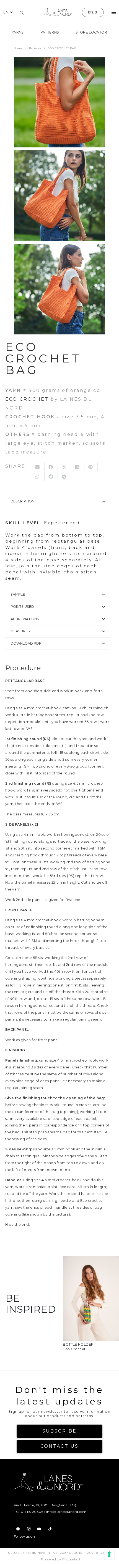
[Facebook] (18, 1529)
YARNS (18, 32)
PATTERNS (49, 32)
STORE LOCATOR (91, 32)
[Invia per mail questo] (38, 467)
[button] (8, 12)
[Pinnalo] (91, 467)
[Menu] (113, 12)
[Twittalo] (64, 467)
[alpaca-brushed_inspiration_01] (91, 1259)
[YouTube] (39, 1529)
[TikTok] (50, 1529)
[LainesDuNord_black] (57, 12)
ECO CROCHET (27, 399)
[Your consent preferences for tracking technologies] (109, 1554)
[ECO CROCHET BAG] (59, 102)
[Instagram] (28, 1529)
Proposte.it (71, 1559)
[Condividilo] (51, 467)
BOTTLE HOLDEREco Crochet (78, 1346)
